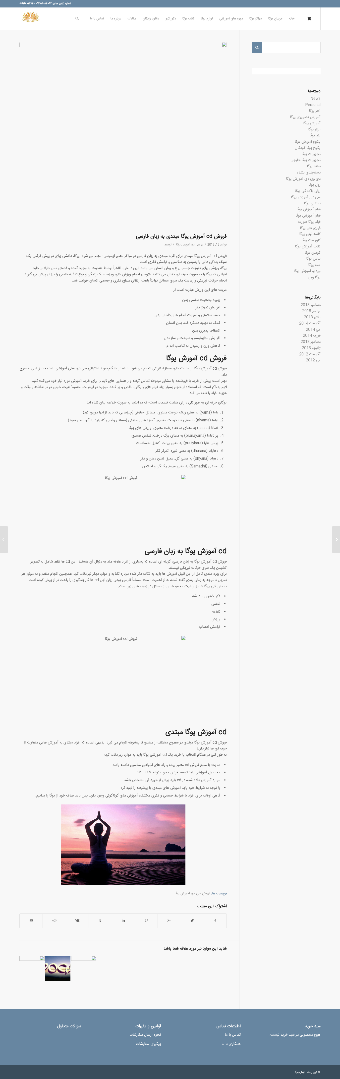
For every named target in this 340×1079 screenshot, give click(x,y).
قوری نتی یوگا (310, 228)
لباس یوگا (313, 259)
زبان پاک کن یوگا (308, 191)
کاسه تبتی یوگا (310, 234)
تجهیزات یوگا (311, 154)
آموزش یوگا (312, 123)
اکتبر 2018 (312, 317)
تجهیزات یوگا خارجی (305, 160)
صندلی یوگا (312, 203)
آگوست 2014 (310, 323)
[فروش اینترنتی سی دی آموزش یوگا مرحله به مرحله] (83, 968)
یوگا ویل (314, 277)
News (315, 99)
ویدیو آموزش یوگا (307, 271)
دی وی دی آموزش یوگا (303, 179)
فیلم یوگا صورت (309, 222)
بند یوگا (315, 135)
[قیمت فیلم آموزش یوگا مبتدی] (336, 539)
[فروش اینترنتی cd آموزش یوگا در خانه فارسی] (57, 968)
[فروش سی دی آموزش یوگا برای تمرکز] (32, 968)
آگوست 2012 (310, 354)
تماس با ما (233, 1035)
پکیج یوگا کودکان (308, 148)
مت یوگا (314, 265)
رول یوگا (314, 185)
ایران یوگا (299, 1072)
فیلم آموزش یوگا (308, 209)
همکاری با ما (231, 1044)
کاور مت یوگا (311, 240)
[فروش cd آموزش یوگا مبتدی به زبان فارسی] (123, 136)
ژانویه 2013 (311, 348)
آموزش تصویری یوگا (305, 117)
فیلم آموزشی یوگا (308, 216)
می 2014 (313, 330)
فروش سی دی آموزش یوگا (192, 893)
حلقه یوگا (314, 166)
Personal (313, 105)
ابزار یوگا (314, 129)
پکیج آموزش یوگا (308, 142)
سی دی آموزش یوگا (188, 244)
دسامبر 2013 (311, 342)
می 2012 (313, 360)
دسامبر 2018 (311, 305)
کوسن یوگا (313, 253)
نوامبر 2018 (311, 311)
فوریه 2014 (312, 336)
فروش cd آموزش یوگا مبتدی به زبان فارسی (181, 236)
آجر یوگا (315, 111)
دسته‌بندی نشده (309, 173)
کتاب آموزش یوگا (308, 246)
